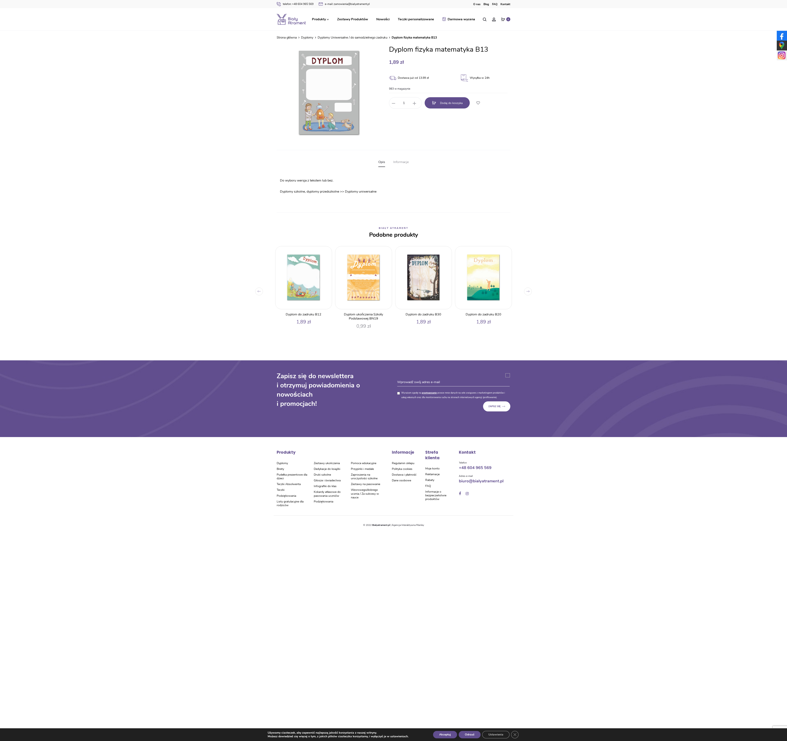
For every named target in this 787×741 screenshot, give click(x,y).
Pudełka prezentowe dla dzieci (292, 476)
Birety (280, 469)
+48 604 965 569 (298, 4)
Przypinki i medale (362, 469)
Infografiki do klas (325, 486)
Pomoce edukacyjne (363, 463)
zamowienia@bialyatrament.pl (347, 4)
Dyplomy (307, 37)
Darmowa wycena (461, 19)
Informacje (401, 162)
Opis (381, 162)
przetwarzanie (429, 392)
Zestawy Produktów (352, 19)
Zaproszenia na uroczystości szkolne (364, 476)
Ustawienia (495, 734)
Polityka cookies (402, 469)
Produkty (319, 19)
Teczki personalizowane (416, 19)
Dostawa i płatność (404, 475)
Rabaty (429, 480)
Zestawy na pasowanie (365, 484)
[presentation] (259, 291)
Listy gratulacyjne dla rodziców (290, 503)
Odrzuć (469, 734)
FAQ (494, 4)
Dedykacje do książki (327, 469)
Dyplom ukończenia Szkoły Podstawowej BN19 (363, 316)
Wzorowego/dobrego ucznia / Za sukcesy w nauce (365, 493)
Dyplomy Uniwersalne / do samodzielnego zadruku (352, 37)
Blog (486, 4)
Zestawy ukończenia (327, 463)
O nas (476, 4)
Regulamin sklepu (403, 463)
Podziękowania (286, 496)
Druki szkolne (322, 475)
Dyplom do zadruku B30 (423, 314)
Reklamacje (432, 474)
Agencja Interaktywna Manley (408, 525)
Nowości (383, 19)
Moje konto (432, 468)
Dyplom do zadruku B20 (483, 314)
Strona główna (287, 37)
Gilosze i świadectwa (327, 480)
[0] (503, 19)
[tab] (381, 162)
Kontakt (505, 4)
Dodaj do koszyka (451, 103)
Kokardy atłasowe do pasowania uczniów (327, 494)
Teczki (280, 490)
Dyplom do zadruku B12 (303, 314)
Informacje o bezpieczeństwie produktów (435, 495)
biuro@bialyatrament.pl (481, 481)
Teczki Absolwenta (289, 484)
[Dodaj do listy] (478, 103)
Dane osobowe (401, 480)
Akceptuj (445, 734)
